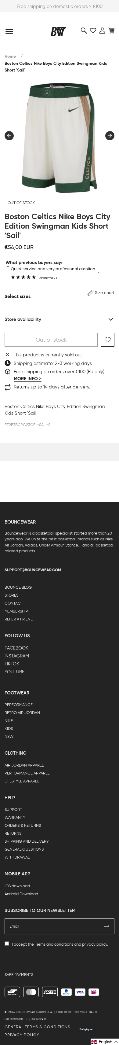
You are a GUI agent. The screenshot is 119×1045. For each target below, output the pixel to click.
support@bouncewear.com (33, 569)
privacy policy (94, 944)
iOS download (17, 886)
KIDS (9, 728)
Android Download (21, 894)
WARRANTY (15, 817)
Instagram (17, 656)
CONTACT (14, 603)
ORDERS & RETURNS (23, 825)
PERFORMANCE (19, 704)
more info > (27, 378)
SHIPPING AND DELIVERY (27, 841)
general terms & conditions (37, 1027)
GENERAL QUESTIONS (24, 849)
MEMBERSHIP (16, 611)
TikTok (12, 664)
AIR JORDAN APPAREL (24, 765)
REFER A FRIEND (19, 619)
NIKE (9, 720)
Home (10, 56)
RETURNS (13, 833)
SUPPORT (13, 809)
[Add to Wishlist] (107, 340)
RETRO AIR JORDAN (22, 712)
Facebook (16, 648)
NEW (9, 736)
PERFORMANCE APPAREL (27, 773)
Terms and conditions (54, 944)
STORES (11, 595)
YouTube (14, 672)
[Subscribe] (106, 926)
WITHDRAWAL (17, 857)
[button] (101, 292)
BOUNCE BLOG (18, 587)
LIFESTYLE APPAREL (22, 781)
